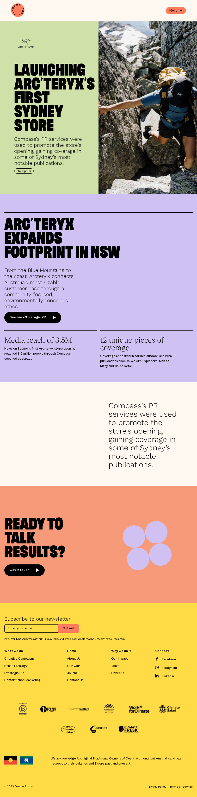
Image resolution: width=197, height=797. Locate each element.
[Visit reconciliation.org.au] (108, 709)
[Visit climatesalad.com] (169, 709)
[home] (18, 10)
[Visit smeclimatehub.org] (68, 729)
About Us (73, 659)
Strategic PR (14, 673)
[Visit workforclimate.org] (139, 709)
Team (115, 666)
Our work (74, 666)
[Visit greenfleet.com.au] (98, 729)
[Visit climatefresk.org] (129, 729)
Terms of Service (181, 787)
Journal (72, 673)
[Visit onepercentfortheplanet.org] (48, 709)
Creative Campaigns (19, 659)
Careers (117, 673)
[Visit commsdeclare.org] (78, 709)
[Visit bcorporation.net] (23, 709)
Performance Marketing (22, 680)
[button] (176, 10)
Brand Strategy (16, 666)
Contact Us (75, 680)
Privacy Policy (157, 787)
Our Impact (119, 659)
